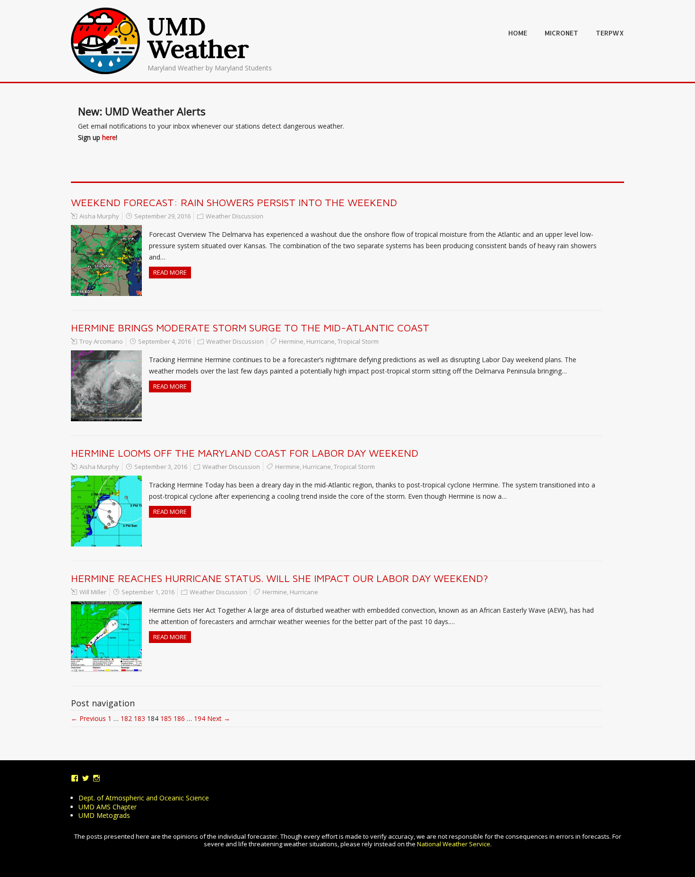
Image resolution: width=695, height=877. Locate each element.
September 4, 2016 (164, 341)
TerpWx (610, 33)
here (109, 137)
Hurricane (320, 341)
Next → (218, 718)
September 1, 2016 (148, 592)
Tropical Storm (358, 341)
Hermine (291, 341)
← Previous (88, 718)
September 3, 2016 (160, 466)
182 (126, 718)
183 (139, 718)
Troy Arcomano (101, 341)
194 (199, 718)
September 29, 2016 (162, 216)
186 (179, 718)
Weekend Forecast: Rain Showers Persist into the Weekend (234, 202)
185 (166, 718)
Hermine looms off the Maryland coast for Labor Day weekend (244, 453)
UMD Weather (198, 37)
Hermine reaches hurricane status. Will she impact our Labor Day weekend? (279, 578)
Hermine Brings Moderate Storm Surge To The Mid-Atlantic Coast (250, 327)
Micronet (561, 33)
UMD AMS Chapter (107, 806)
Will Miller (92, 592)
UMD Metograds (104, 815)
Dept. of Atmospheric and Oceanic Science (143, 797)
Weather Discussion (234, 216)
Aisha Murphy (99, 216)
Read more (170, 272)
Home (517, 33)
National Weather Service (453, 844)
